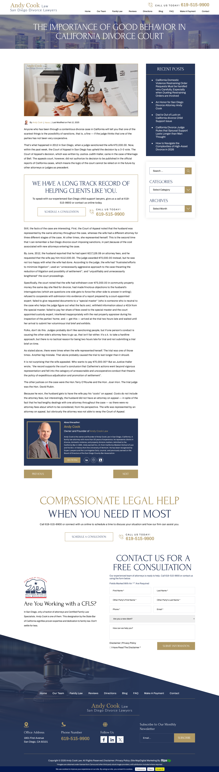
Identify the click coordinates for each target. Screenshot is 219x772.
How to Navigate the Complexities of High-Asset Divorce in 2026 (172, 146)
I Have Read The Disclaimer (126, 647)
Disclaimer (115, 643)
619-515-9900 (195, 4)
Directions (147, 11)
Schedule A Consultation (61, 211)
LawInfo (100, 460)
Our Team (101, 11)
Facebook (103, 739)
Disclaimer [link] (108, 760)
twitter (120, 739)
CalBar (93, 460)
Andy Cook (38, 122)
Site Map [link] (135, 760)
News (47, 122)
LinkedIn (112, 739)
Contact (205, 11)
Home (87, 11)
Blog (161, 11)
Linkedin (86, 460)
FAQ (171, 11)
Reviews (133, 11)
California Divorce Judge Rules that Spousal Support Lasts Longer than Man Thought (172, 132)
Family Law (117, 11)
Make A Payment (188, 11)
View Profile (72, 460)
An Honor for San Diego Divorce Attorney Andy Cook (169, 105)
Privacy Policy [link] (123, 760)
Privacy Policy (129, 643)
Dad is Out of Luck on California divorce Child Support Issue (169, 117)
